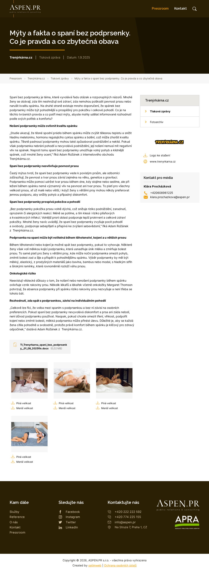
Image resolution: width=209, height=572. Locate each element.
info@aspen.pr (125, 522)
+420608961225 (161, 192)
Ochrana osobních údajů (120, 565)
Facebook (73, 512)
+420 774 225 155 (128, 517)
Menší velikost (24, 408)
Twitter (71, 522)
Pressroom (160, 8)
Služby (14, 512)
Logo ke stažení (160, 155)
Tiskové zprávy (60, 78)
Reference (17, 517)
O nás (14, 522)
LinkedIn (72, 527)
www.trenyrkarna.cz (163, 161)
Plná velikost (23, 403)
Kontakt (180, 8)
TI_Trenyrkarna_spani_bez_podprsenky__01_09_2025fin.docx (43, 346)
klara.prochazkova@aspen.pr (170, 197)
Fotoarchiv (156, 122)
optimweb (94, 565)
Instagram (73, 517)
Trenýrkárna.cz (36, 78)
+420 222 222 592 (128, 512)
